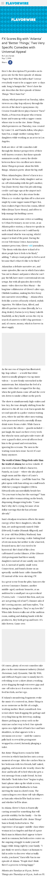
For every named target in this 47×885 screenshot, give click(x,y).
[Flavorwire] (17, 3)
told (30, 245)
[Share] (10, 62)
